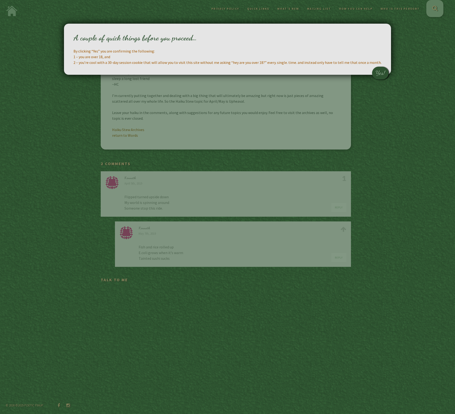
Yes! (380, 73)
